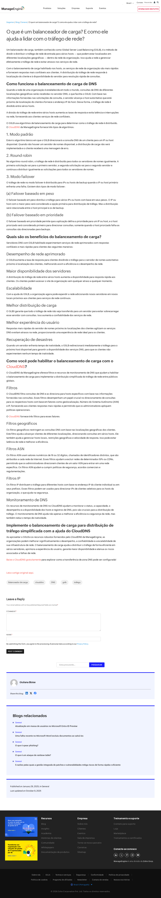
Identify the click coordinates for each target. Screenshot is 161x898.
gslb (65, 582)
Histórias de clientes (51, 838)
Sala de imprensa (86, 838)
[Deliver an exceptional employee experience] (21, 850)
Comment (11, 611)
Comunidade (47, 843)
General (45, 786)
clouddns (39, 582)
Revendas (148, 2)
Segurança (81, 875)
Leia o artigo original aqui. (20, 572)
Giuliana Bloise (27, 682)
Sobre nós (82, 824)
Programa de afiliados (62, 880)
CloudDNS (14, 127)
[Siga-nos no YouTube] (138, 855)
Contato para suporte (124, 824)
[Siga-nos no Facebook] (127, 855)
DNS (53, 582)
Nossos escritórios (122, 880)
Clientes (81, 829)
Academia (46, 833)
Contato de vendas (100, 880)
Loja (116, 829)
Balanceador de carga (18, 582)
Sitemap (81, 852)
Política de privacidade (119, 875)
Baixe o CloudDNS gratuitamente (23, 559)
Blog (43, 824)
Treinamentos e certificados (128, 838)
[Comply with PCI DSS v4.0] (21, 827)
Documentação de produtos (55, 852)
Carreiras (82, 847)
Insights (45, 829)
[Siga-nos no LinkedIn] (116, 855)
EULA (48, 875)
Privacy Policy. (83, 644)
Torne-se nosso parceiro (89, 843)
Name (9, 635)
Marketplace (120, 833)
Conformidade (97, 875)
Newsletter (82, 880)
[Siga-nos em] (121, 855)
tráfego (77, 582)
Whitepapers (47, 847)
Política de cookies (39, 880)
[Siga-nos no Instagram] (132, 855)
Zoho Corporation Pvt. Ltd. (70, 891)
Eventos (81, 833)
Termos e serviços (63, 875)
